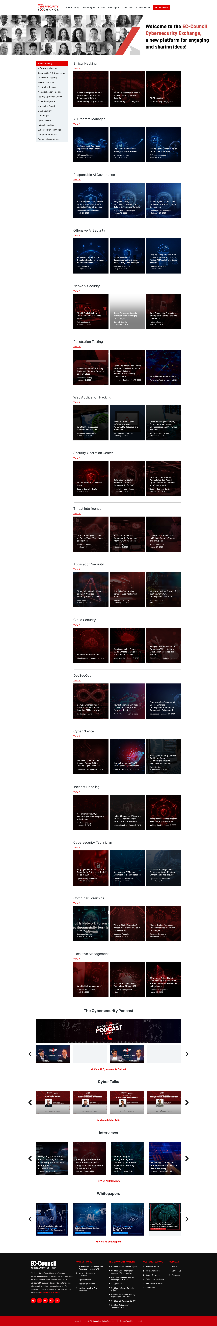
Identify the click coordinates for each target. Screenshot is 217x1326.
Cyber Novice (44, 120)
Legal (140, 1321)
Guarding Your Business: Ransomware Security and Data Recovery (164, 1165)
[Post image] (90, 89)
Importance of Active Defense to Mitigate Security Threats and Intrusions (163, 538)
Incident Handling (46, 125)
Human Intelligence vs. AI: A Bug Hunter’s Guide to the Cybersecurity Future (89, 95)
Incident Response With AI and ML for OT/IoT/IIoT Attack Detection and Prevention (127, 819)
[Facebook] (33, 1300)
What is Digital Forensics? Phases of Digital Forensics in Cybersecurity (127, 928)
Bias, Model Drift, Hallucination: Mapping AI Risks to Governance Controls (127, 204)
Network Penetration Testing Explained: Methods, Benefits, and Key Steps (90, 371)
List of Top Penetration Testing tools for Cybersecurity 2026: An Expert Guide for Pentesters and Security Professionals (127, 370)
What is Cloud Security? (88, 654)
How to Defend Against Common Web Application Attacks (125, 594)
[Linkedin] (51, 1300)
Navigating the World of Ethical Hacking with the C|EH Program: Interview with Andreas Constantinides (51, 1162)
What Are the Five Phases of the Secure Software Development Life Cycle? (163, 594)
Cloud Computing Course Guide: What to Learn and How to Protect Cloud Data (127, 652)
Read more (42, 1174)
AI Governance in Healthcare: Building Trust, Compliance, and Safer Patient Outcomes (90, 204)
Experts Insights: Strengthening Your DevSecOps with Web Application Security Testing (125, 1162)
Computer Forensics (47, 134)
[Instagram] (57, 1300)
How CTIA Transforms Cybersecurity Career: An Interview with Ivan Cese (125, 538)
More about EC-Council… (51, 1292)
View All (77, 68)
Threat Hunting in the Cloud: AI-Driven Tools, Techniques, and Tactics (90, 538)
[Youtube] (45, 1300)
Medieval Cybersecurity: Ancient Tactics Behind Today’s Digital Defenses (88, 763)
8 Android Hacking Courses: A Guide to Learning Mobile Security (127, 95)
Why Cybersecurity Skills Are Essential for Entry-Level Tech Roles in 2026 (90, 872)
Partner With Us (126, 1321)
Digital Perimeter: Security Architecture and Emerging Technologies (125, 315)
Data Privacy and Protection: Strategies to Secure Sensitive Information (163, 315)
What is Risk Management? (89, 986)
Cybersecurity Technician (49, 130)
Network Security (46, 82)
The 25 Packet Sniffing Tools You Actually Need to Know (89, 315)
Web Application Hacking (50, 92)
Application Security (47, 106)
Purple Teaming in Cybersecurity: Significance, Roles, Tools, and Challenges (126, 260)
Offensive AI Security (47, 77)
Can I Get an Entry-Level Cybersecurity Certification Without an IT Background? (162, 872)
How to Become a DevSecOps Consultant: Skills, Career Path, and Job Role (127, 707)
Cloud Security (44, 111)
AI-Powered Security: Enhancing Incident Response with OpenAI (90, 816)
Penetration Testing (47, 87)
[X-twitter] (39, 1300)
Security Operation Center (50, 96)
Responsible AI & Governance (51, 73)
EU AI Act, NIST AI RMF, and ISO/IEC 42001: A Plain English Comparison (163, 204)
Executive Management (49, 139)
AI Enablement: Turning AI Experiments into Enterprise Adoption (89, 149)
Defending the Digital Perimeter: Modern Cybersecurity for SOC (124, 482)
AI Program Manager (47, 68)
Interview (41, 1171)
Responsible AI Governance (88, 211)
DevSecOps (43, 115)
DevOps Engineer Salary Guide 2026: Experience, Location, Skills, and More (89, 707)
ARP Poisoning (156, 98)
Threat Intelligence (46, 101)
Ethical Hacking (45, 63)
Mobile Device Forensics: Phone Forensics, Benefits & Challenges (162, 928)
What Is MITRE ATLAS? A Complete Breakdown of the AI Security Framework (90, 260)
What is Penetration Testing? (163, 376)
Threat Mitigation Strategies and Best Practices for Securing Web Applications (89, 594)
